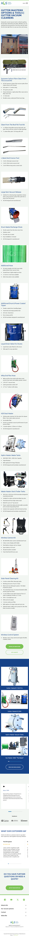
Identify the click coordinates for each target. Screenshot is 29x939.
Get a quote (14, 652)
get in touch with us (14, 887)
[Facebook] (5, 900)
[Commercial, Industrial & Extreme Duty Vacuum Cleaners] (6, 3)
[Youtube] (11, 900)
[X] (18, 900)
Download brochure (14, 646)
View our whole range (14, 767)
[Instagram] (24, 900)
